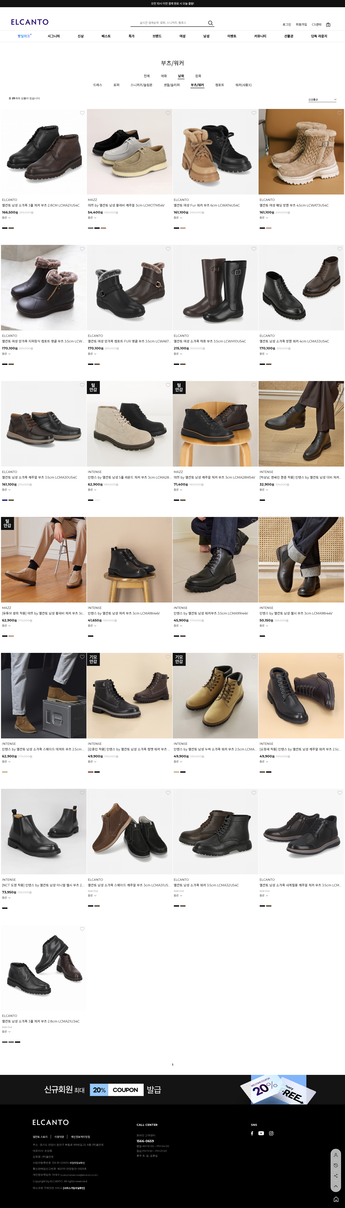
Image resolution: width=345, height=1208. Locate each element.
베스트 (106, 36)
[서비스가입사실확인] (74, 1188)
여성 (182, 36)
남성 (206, 36)
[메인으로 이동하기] (30, 19)
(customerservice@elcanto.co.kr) (79, 1174)
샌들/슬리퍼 (172, 85)
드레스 (97, 85)
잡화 (198, 76)
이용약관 (59, 1137)
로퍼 (116, 85)
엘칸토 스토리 (40, 1137)
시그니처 (54, 36)
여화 (164, 76)
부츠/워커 (197, 85)
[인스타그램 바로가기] (271, 1133)
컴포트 (219, 85)
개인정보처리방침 (80, 1137)
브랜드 (157, 36)
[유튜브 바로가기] (261, 1133)
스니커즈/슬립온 (142, 85)
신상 (81, 36)
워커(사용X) (243, 85)
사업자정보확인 (77, 1162)
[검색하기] (210, 23)
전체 (147, 76)
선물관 (288, 36)
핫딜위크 (24, 36)
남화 (181, 76)
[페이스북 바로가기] (252, 1133)
